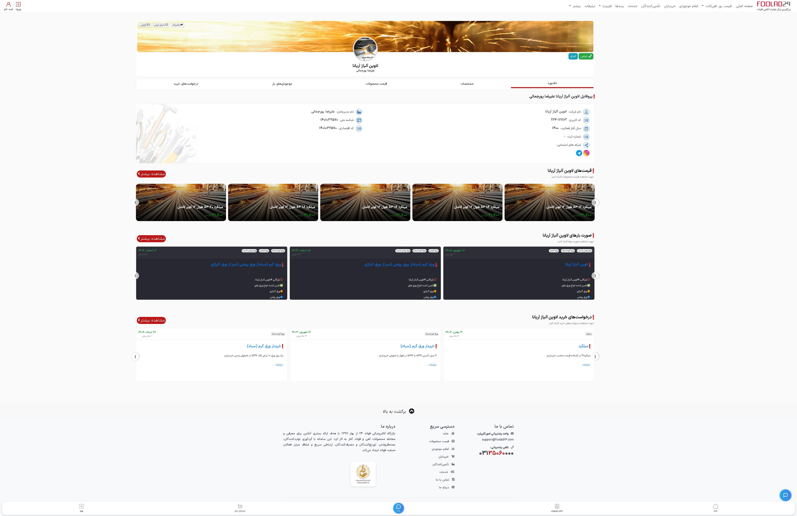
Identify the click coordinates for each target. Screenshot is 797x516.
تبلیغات (590, 6)
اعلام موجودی (688, 6)
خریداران (670, 6)
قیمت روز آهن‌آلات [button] (718, 6)
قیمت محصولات (439, 441)
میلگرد (583, 346)
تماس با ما (442, 480)
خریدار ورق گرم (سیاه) (418, 346)
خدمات (633, 6)
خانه (446, 434)
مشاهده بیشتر (153, 174)
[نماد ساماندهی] (363, 474)
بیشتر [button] (576, 6)
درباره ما (444, 487)
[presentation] (595, 202)
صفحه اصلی (744, 6)
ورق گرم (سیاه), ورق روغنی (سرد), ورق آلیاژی (399, 264)
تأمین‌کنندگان (650, 6)
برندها (619, 6)
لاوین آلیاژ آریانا (576, 264)
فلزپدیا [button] (606, 6)
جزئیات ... (584, 365)
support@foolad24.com (498, 440)
